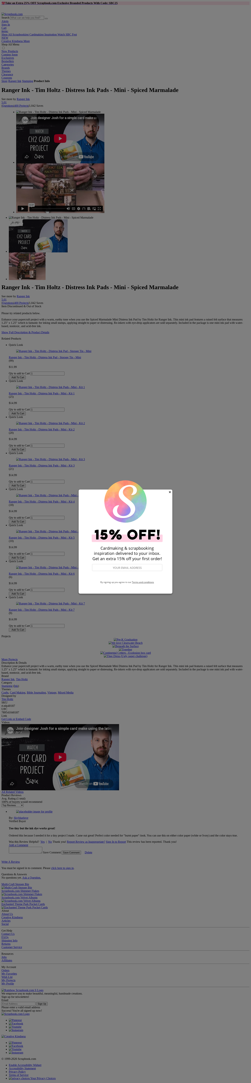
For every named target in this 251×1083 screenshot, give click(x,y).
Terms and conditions (143, 582)
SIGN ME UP (127, 576)
